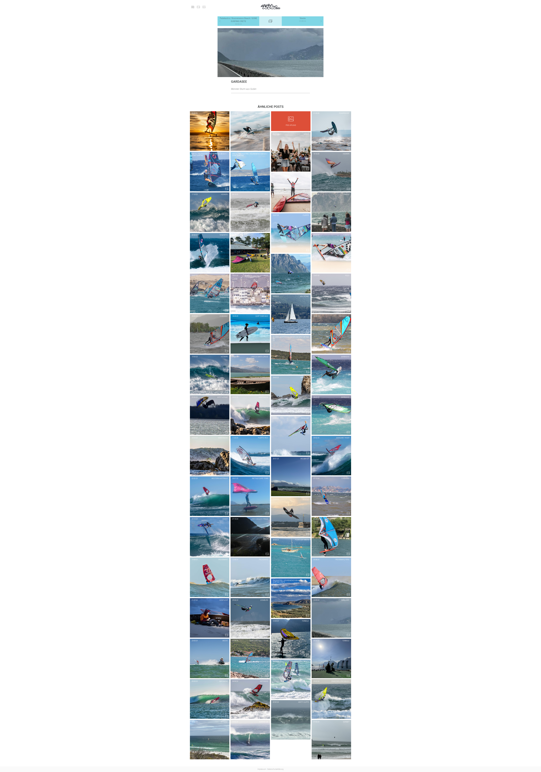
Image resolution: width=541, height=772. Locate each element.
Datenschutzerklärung (275, 769)
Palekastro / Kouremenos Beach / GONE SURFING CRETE (238, 21)
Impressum (262, 769)
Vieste (302, 19)
